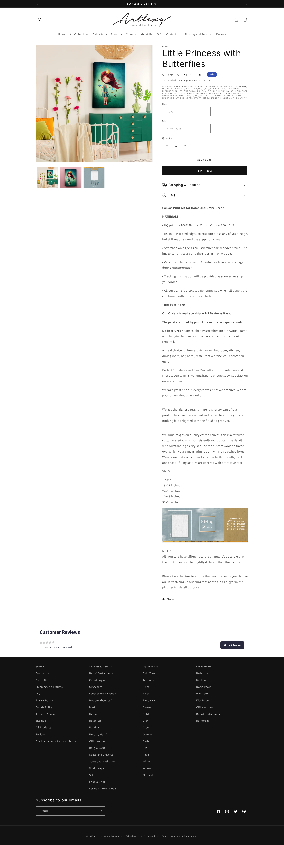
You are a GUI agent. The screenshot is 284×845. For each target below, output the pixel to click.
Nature (93, 714)
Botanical (95, 720)
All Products (43, 727)
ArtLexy (98, 836)
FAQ (38, 693)
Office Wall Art (98, 741)
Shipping (182, 80)
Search (40, 666)
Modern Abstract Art (102, 700)
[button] (40, 19)
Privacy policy (151, 836)
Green (146, 727)
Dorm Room (203, 686)
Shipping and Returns (49, 686)
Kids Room (203, 700)
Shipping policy (190, 836)
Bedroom (202, 673)
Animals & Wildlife (100, 666)
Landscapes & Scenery (103, 693)
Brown (147, 707)
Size (164, 121)
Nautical (94, 727)
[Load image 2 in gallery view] (71, 177)
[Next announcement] (247, 3)
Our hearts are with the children (56, 741)
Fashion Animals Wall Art (105, 788)
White (146, 761)
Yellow (147, 768)
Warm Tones (150, 666)
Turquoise (149, 680)
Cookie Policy (44, 707)
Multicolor (149, 775)
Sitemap (41, 720)
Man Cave (202, 693)
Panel (165, 103)
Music (92, 707)
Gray (145, 720)
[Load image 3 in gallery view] (94, 177)
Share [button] (170, 599)
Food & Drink (97, 782)
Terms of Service (46, 714)
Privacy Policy (44, 700)
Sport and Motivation (102, 761)
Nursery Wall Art (99, 734)
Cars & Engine (97, 680)
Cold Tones (150, 673)
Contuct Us (43, 673)
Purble (147, 741)
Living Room (204, 666)
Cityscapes (95, 686)
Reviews (41, 734)
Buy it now (204, 170)
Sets (91, 775)
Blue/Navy (149, 700)
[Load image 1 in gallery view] (47, 177)
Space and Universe (101, 754)
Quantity (167, 138)
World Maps (96, 768)
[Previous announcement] (37, 3)
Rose (146, 754)
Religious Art (97, 748)
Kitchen (201, 680)
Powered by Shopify (112, 836)
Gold (146, 714)
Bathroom (202, 720)
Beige (146, 686)
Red (145, 748)
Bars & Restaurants (101, 673)
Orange (147, 734)
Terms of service (170, 836)
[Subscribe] (101, 811)
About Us (41, 680)
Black (146, 693)
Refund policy (133, 836)
